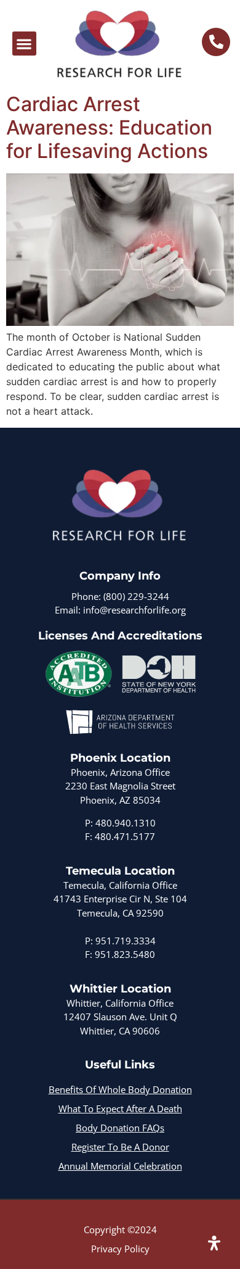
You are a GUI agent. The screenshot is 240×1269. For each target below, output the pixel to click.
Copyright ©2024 (120, 1229)
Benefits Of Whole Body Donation (120, 1089)
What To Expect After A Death (120, 1108)
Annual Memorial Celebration (120, 1166)
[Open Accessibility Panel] (214, 1243)
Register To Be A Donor (120, 1147)
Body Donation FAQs (120, 1127)
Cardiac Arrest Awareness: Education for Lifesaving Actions (109, 128)
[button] (24, 43)
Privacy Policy (120, 1248)
